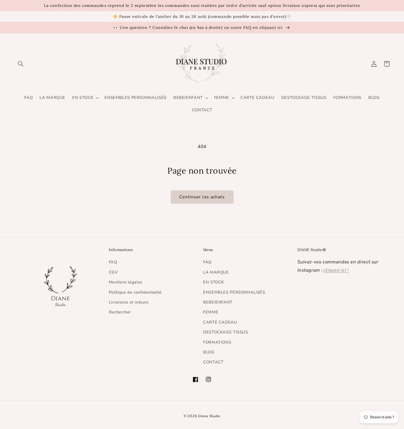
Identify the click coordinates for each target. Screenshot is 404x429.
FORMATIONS (217, 342)
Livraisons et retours (129, 302)
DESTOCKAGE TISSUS (225, 332)
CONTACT (213, 362)
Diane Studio (209, 416)
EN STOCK (213, 282)
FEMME (210, 312)
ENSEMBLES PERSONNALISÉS (234, 292)
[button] (21, 63)
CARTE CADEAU (220, 322)
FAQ (113, 262)
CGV (113, 272)
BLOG (209, 352)
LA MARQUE (216, 272)
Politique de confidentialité (135, 292)
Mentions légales (125, 282)
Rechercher (120, 312)
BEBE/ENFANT (218, 302)
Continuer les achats (202, 197)
